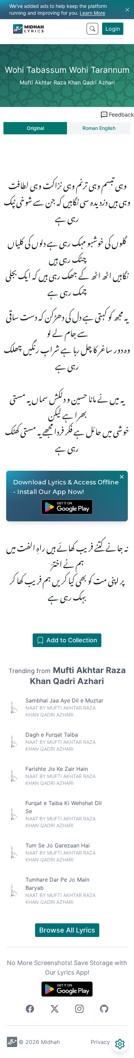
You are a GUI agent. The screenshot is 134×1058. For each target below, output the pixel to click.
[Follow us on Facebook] (30, 1009)
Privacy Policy (109, 1042)
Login (112, 28)
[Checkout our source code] (104, 1009)
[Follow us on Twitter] (55, 1009)
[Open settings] (120, 1044)
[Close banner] (121, 477)
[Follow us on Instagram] (79, 1009)
